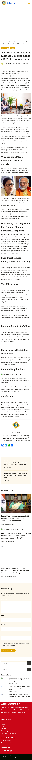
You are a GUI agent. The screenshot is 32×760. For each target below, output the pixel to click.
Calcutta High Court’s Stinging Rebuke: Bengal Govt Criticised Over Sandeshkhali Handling (15, 570)
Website (3, 634)
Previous (9, 468)
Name (3, 615)
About (3, 724)
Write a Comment (6, 66)
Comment (4, 599)
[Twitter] (5, 751)
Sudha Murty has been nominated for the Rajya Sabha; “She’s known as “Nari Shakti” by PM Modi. (15, 518)
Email (3, 624)
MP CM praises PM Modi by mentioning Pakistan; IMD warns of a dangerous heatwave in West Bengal (15, 462)
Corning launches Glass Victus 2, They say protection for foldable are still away (19, 679)
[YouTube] (8, 751)
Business (3, 728)
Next (5, 480)
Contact (3, 726)
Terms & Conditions (7, 743)
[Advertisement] (16, 22)
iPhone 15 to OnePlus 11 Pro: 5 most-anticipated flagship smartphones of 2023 (20, 688)
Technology (4, 731)
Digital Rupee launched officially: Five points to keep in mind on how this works (19, 696)
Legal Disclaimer (6, 740)
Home (3, 722)
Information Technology (8, 733)
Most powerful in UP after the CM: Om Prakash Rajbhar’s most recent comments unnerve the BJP (16, 535)
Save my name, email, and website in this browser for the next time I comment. (16, 644)
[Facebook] (2, 751)
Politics (13, 48)
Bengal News (5, 48)
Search (29, 669)
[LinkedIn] (11, 751)
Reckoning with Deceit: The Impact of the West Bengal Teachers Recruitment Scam (15, 475)
